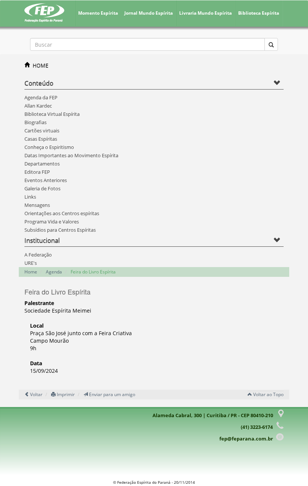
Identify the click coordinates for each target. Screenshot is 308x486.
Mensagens (37, 205)
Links (30, 196)
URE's (30, 263)
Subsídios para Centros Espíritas (60, 229)
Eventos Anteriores (45, 180)
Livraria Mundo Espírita (205, 13)
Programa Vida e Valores (51, 221)
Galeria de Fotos (42, 188)
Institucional (42, 240)
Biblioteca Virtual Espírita (52, 114)
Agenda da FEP (40, 97)
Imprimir (65, 394)
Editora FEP (37, 172)
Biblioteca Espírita (258, 13)
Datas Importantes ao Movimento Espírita (71, 155)
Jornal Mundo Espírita (148, 13)
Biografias (35, 122)
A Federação (38, 254)
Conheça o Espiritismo (49, 147)
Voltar (35, 394)
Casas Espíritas (40, 138)
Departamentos (42, 163)
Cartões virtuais (41, 130)
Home (30, 272)
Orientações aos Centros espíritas (61, 213)
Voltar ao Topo (268, 394)
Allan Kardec (38, 105)
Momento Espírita (98, 13)
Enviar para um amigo (111, 394)
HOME (40, 65)
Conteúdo (38, 83)
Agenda (54, 272)
